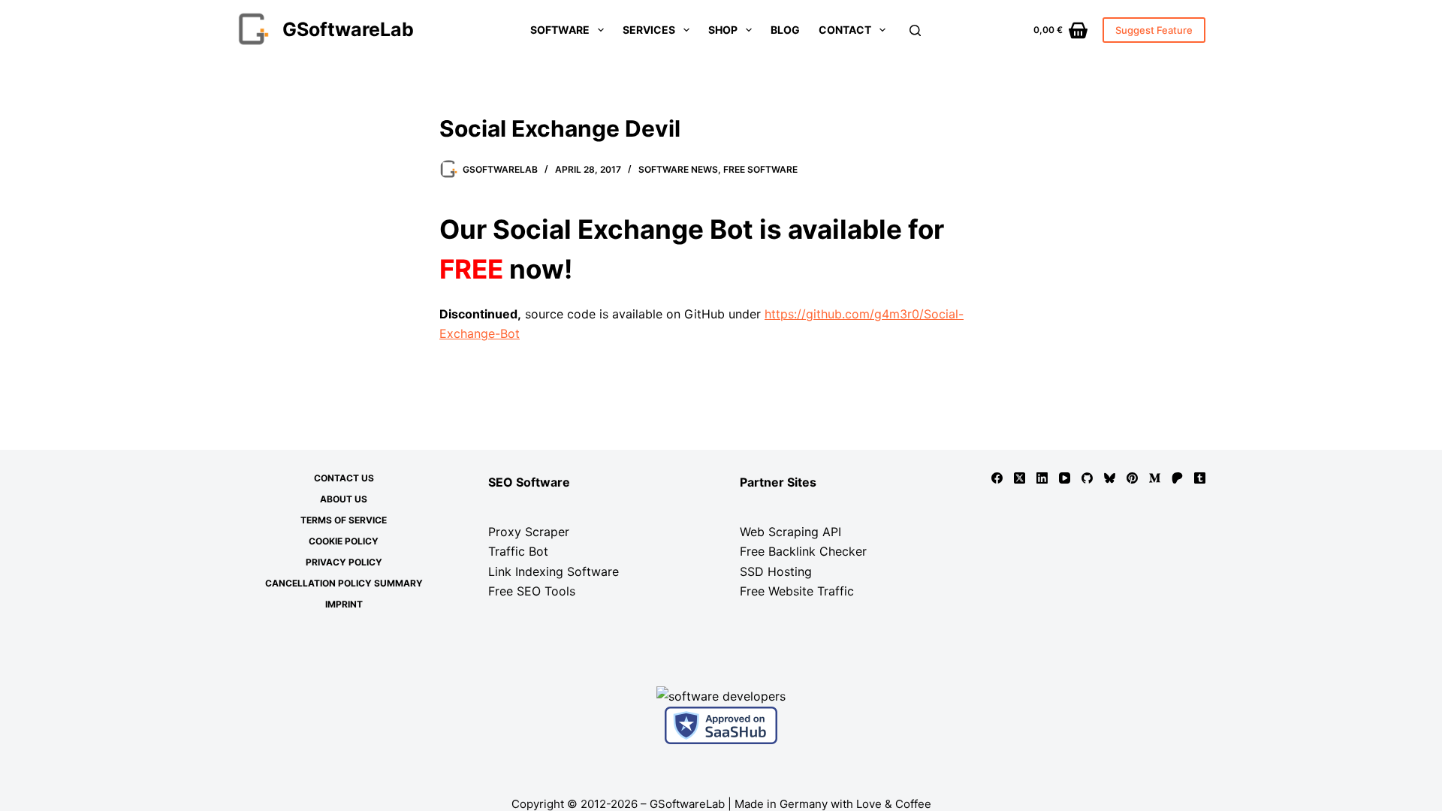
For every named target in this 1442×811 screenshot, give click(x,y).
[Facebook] (997, 478)
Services (649, 29)
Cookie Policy (344, 541)
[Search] (915, 30)
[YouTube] (1064, 478)
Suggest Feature (1154, 30)
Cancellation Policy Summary (344, 583)
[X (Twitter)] (1019, 478)
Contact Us (344, 478)
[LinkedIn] (1042, 478)
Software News (678, 169)
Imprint (344, 604)
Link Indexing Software (553, 571)
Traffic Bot (518, 551)
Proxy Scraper (528, 531)
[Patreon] (1177, 478)
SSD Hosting (776, 571)
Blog (785, 29)
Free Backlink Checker (803, 551)
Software (560, 29)
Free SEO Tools (531, 590)
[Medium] (1154, 478)
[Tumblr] (1199, 478)
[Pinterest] (1132, 478)
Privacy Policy (344, 562)
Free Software (760, 169)
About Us (343, 499)
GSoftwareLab (348, 29)
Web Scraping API (790, 531)
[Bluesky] (1109, 478)
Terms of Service (343, 520)
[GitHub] (1087, 478)
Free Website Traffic (797, 590)
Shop (723, 29)
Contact (845, 29)
